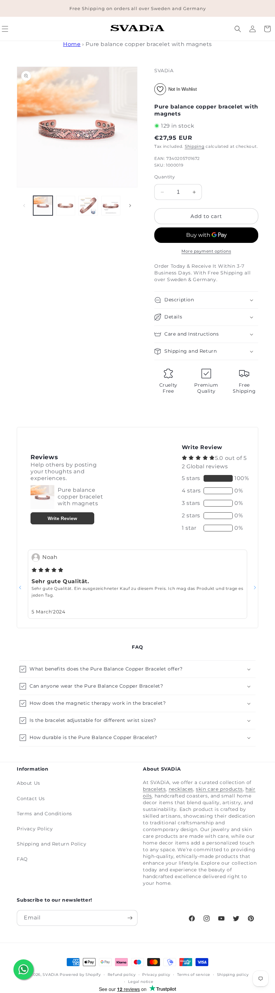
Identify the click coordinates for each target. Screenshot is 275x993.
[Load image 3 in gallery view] (88, 205)
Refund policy (122, 974)
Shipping (195, 146)
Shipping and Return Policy (52, 844)
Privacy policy (156, 974)
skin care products (219, 789)
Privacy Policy (35, 829)
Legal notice (140, 981)
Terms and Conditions (44, 814)
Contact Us (31, 798)
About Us (28, 783)
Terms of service (193, 974)
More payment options (206, 251)
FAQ (22, 859)
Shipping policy (233, 974)
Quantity (164, 176)
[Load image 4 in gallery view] (111, 205)
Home (71, 44)
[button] (237, 28)
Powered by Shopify (80, 974)
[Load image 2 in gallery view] (65, 205)
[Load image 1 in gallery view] (43, 205)
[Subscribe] (129, 918)
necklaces (181, 789)
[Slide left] (24, 205)
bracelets (154, 789)
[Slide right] (130, 205)
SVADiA (50, 974)
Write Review (62, 518)
